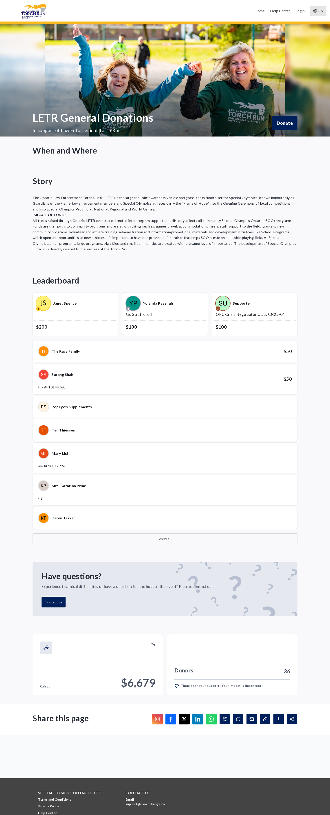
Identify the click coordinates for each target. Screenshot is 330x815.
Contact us (53, 602)
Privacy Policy (48, 806)
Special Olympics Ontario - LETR (70, 793)
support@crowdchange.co (145, 804)
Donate (285, 123)
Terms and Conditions (54, 799)
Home (260, 11)
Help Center (280, 11)
